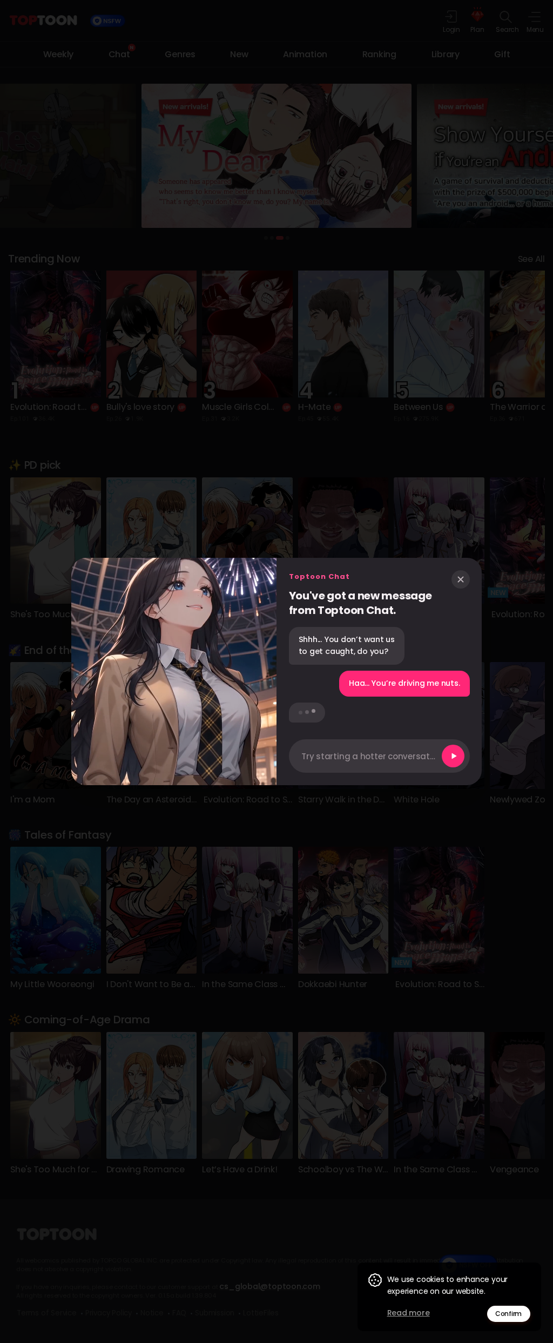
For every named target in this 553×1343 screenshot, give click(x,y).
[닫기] (460, 579)
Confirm (508, 1313)
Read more (408, 1312)
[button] (379, 756)
